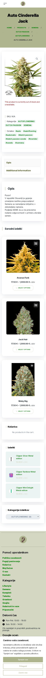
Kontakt (6, 575)
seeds (10, 143)
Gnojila (5, 603)
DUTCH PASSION (13, 125)
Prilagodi (23, 666)
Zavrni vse (23, 673)
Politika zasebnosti (11, 558)
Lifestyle (6, 586)
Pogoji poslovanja (11, 561)
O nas (5, 571)
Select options (24, 288)
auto (19, 131)
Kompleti (6, 593)
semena (20, 143)
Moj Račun (7, 568)
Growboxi (7, 599)
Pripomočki (8, 610)
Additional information (18, 170)
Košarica (6, 565)
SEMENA (28, 125)
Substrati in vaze (10, 606)
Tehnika (6, 596)
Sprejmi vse (23, 660)
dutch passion (26, 135)
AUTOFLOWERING (26, 121)
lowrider (33, 139)
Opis (8, 162)
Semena (6, 589)
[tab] (22, 162)
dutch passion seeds (16, 139)
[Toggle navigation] (5, 3)
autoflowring (30, 131)
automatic (11, 135)
